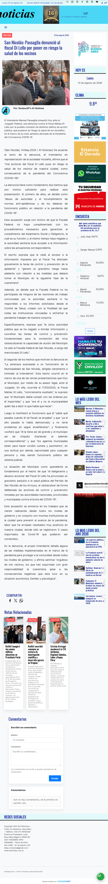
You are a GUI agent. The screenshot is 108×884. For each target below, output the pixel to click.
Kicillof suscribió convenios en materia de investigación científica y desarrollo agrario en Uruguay (36, 654)
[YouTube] (98, 2)
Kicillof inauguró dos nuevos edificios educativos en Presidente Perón (12, 652)
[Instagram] (88, 2)
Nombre (14, 735)
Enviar (54, 778)
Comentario (16, 747)
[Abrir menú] (5, 27)
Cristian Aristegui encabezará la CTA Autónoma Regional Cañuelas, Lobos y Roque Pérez (58, 653)
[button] (68, 2)
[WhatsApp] (73, 2)
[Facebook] (83, 2)
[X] (78, 2)
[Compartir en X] (16, 600)
